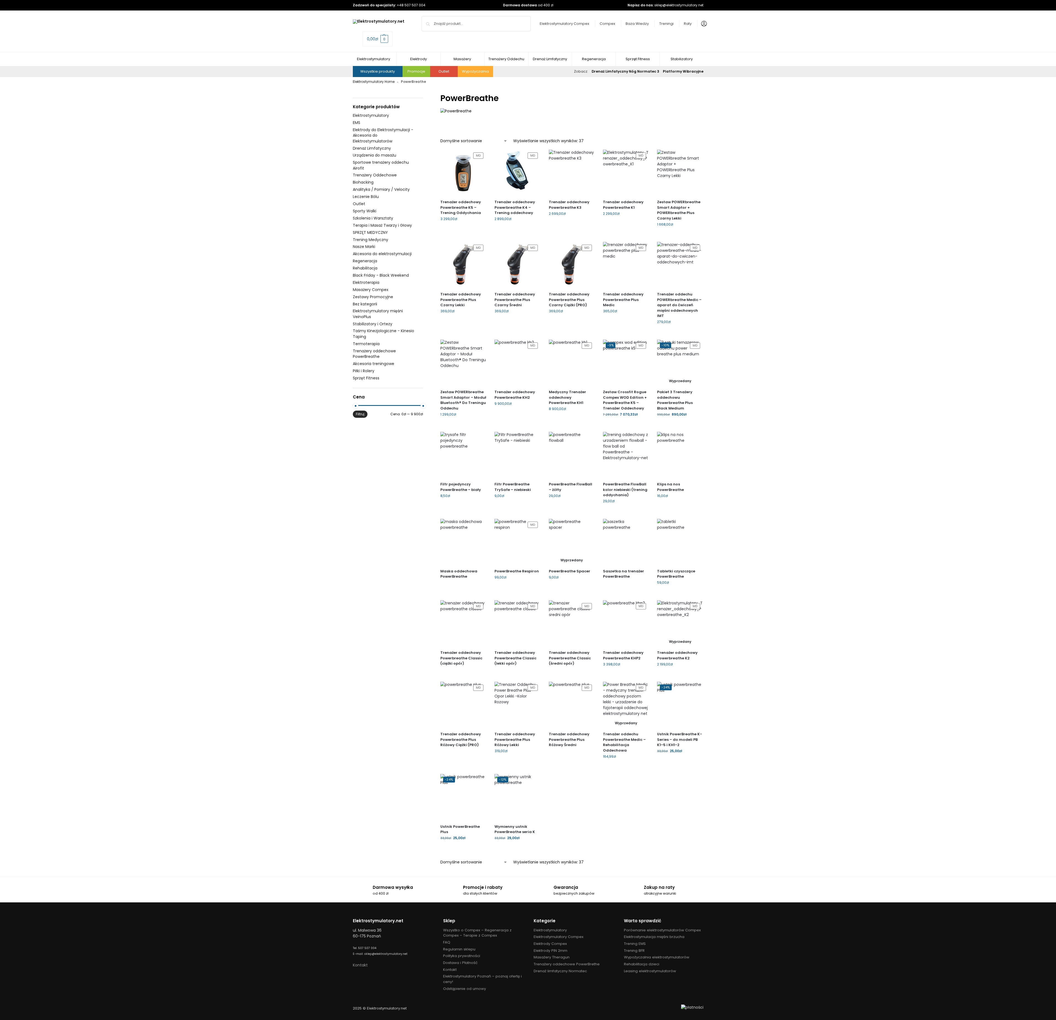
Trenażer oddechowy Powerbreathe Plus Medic (623, 300)
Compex (607, 23)
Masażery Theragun (552, 957)
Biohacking (363, 182)
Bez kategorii (365, 304)
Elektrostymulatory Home (374, 81)
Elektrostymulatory (371, 115)
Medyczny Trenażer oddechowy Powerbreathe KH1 (567, 397)
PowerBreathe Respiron (516, 571)
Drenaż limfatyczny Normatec (560, 971)
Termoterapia (366, 344)
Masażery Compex (370, 289)
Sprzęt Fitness (366, 378)
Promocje (416, 71)
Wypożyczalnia (475, 71)
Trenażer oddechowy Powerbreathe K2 (677, 655)
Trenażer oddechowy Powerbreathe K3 (569, 204)
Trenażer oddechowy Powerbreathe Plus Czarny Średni (514, 300)
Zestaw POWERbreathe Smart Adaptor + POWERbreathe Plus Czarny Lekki (678, 210)
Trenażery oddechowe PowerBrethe (567, 964)
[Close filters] (424, 95)
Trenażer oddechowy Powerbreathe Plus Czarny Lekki (460, 300)
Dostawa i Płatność (460, 962)
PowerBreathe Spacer (569, 571)
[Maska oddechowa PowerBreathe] (463, 542)
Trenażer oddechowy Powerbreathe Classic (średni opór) (570, 658)
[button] (377, 38)
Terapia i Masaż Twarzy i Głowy (382, 225)
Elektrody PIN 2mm (550, 950)
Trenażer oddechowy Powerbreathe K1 (623, 204)
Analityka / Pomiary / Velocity (381, 189)
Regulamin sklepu (459, 949)
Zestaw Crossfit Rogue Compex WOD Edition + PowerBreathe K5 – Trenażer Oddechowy (625, 400)
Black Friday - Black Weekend (381, 275)
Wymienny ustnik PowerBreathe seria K (514, 829)
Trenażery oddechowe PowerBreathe (374, 353)
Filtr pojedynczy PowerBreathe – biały (460, 487)
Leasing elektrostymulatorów (650, 971)
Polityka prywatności (461, 955)
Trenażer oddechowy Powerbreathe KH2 (514, 394)
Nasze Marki (364, 246)
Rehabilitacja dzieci (641, 964)
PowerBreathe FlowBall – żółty (570, 487)
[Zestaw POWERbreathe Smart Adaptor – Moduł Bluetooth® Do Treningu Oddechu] (463, 362)
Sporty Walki (364, 211)
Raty (688, 23)
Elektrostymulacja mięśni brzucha (654, 936)
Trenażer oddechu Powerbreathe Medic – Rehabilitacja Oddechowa (624, 742)
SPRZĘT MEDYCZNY (370, 232)
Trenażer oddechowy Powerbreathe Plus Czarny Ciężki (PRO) (569, 300)
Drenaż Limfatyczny (372, 148)
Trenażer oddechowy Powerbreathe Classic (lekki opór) (515, 658)
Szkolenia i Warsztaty (373, 218)
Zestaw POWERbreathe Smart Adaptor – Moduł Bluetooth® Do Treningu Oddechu (463, 400)
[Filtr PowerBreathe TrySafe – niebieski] (517, 455)
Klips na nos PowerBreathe (670, 487)
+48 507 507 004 (411, 5)
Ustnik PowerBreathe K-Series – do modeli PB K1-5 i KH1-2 (679, 739)
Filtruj (360, 414)
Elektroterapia (366, 282)
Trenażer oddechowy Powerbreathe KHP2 (623, 655)
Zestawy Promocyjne (373, 297)
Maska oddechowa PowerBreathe (458, 574)
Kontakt (360, 965)
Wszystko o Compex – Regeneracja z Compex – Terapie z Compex (477, 932)
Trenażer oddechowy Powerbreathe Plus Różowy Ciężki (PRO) (460, 739)
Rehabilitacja (365, 268)
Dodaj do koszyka (463, 231)
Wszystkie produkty (377, 71)
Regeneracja (365, 261)
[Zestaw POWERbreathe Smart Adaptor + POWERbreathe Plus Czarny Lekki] (680, 172)
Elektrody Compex (550, 943)
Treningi (666, 23)
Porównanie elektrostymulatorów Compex (662, 930)
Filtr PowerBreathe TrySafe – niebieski (512, 487)
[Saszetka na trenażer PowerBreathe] (626, 542)
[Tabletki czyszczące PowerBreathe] (680, 542)
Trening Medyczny (370, 239)
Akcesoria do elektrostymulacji (382, 254)
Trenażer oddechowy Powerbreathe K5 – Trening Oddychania (460, 207)
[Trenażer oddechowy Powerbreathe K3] (572, 172)
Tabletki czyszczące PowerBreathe (676, 574)
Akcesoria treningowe (373, 363)
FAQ (446, 942)
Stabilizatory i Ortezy (372, 324)
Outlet (443, 71)
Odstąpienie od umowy (464, 988)
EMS (356, 122)
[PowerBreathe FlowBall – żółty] (572, 455)
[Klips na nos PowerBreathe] (680, 455)
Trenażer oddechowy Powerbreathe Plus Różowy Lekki (514, 739)
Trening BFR (634, 950)
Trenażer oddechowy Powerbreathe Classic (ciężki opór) (461, 658)
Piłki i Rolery (363, 371)
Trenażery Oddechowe (375, 175)
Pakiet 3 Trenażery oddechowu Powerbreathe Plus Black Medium (675, 400)
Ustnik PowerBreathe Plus (460, 829)
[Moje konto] (702, 24)
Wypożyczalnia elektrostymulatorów (656, 957)
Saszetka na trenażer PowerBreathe (623, 574)
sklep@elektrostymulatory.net (678, 5)
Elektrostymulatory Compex (564, 23)
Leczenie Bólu (366, 196)
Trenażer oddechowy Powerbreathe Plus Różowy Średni (569, 739)
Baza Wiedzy (637, 23)
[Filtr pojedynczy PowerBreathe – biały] (463, 455)
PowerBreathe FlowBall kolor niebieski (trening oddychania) (625, 490)
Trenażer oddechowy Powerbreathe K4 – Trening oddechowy (514, 207)
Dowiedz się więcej (680, 426)
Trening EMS (635, 943)
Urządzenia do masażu (374, 155)
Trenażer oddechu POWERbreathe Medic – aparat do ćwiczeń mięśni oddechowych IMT (679, 305)
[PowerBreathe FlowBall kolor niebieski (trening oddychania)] (626, 455)
